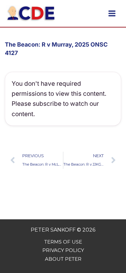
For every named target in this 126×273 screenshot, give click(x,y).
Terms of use (63, 242)
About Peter (63, 259)
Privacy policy (63, 250)
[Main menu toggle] (112, 13)
